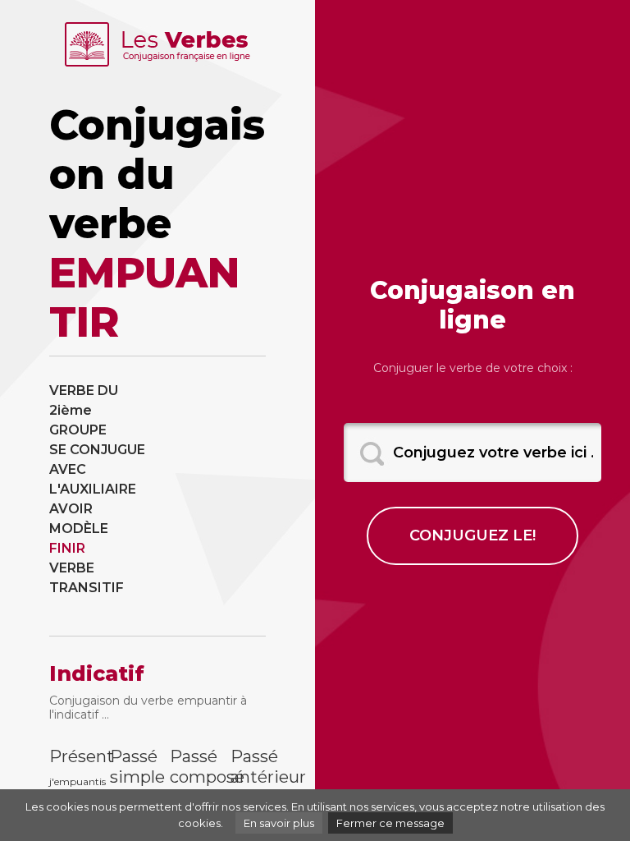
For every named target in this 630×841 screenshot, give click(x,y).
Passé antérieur (249, 767)
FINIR (67, 548)
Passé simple (128, 767)
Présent (67, 756)
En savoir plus (279, 823)
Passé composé (188, 767)
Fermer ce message (390, 823)
